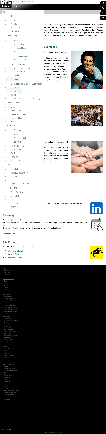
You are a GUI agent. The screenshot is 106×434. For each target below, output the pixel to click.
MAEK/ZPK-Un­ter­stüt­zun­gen (13, 340)
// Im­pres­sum (7, 399)
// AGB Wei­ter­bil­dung (9, 342)
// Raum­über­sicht (9, 395)
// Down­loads (7, 287)
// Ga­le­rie (5, 281)
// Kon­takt (6, 388)
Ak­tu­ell (5, 268)
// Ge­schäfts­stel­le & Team (11, 390)
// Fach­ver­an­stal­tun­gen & (10, 335)
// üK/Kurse (6, 303)
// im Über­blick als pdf (14, 251)
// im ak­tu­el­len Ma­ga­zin (14, 257)
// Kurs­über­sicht (8, 318)
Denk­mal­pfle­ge (8, 327)
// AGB (5, 359)
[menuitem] (9, 16)
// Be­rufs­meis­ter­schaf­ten (10, 311)
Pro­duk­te (5, 346)
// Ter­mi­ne (6, 272)
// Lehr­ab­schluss (8, 301)
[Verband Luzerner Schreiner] (5, 5)
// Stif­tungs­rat (7, 373)
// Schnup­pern (8, 298)
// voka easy (6, 351)
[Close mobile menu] (3, 11)
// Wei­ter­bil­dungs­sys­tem (11, 320)
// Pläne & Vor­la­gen (10, 305)
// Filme (5, 283)
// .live (4, 357)
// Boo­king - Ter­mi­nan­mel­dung (15, 233)
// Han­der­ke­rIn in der (9, 325)
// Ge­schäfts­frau (8, 329)
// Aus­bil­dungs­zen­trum (11, 307)
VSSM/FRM (7, 322)
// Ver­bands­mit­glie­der (10, 370)
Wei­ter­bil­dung (7, 316)
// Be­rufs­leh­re (7, 296)
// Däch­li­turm (6, 377)
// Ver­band (6, 366)
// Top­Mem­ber (7, 375)
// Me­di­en (5, 285)
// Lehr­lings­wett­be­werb (10, 309)
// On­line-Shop (7, 349)
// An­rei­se (5, 397)
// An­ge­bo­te (6, 274)
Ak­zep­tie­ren (6, 429)
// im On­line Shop (12, 254)
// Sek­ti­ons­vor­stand (10, 368)
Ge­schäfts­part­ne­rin (9, 331)
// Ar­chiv (5, 289)
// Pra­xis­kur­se (7, 333)
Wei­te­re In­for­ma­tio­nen (53, 433)
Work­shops (7, 337)
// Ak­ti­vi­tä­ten (6, 270)
